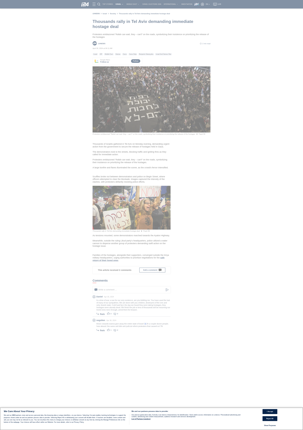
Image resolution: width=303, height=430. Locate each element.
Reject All (269, 418)
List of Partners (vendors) (140, 419)
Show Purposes (270, 425)
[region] (151, 419)
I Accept (270, 411)
